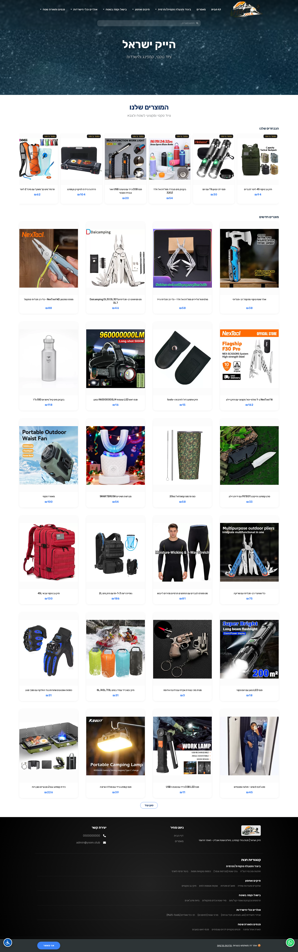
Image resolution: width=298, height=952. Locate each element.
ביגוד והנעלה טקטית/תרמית (243, 866)
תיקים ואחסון (253, 880)
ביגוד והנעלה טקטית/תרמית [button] (174, 9)
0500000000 (91, 835)
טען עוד (149, 805)
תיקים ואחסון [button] (142, 9)
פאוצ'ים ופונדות (228, 885)
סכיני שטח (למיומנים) (208, 915)
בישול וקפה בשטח (250, 895)
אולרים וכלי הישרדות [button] (85, 9)
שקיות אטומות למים (208, 885)
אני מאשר (48, 945)
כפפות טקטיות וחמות (201, 871)
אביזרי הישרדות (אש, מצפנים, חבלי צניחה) (241, 915)
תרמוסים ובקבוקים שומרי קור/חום (245, 900)
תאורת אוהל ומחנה (252, 929)
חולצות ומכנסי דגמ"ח (250, 871)
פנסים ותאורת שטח (249, 924)
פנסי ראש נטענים (200, 929)
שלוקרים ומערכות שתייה (249, 885)
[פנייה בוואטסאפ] (290, 942)
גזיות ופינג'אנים (192, 900)
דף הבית (216, 9)
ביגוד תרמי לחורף (180, 871)
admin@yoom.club (88, 842)
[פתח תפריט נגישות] (7, 942)
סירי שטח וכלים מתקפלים (214, 900)
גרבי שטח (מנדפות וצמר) (226, 871)
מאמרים (201, 9)
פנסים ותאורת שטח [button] (53, 9)
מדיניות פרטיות (224, 945)
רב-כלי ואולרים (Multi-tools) (181, 915)
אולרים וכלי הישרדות (248, 909)
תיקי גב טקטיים (189, 885)
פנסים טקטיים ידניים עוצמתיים (226, 929)
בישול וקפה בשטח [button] (116, 9)
